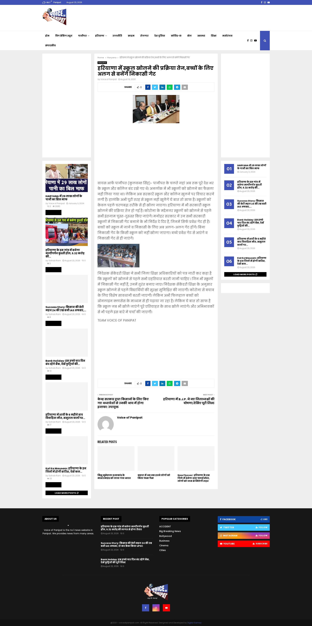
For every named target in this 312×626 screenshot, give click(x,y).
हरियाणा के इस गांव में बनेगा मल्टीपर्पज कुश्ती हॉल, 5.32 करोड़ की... (65, 253)
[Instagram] (252, 41)
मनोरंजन (227, 35)
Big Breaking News (170, 531)
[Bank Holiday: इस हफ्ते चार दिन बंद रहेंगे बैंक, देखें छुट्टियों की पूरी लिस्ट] (67, 343)
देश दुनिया (159, 35)
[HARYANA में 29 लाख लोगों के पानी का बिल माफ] (67, 178)
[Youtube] (256, 41)
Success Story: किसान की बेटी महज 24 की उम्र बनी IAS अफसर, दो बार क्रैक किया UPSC (126, 544)
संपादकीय (50, 45)
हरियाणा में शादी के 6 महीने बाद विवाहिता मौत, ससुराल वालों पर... (65, 416)
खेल (189, 35)
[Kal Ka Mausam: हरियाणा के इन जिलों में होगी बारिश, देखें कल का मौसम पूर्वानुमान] (67, 450)
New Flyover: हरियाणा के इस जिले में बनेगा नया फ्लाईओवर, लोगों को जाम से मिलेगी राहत (194, 478)
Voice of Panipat (109, 79)
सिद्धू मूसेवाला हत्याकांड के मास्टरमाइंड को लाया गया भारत (114, 477)
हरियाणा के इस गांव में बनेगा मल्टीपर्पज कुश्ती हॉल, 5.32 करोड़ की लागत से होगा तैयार (125, 528)
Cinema (163, 545)
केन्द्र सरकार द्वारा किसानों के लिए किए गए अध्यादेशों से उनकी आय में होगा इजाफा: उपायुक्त (123, 403)
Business (164, 540)
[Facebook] (248, 41)
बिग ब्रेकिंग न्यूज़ (63, 35)
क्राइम (131, 35)
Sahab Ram (55, 260)
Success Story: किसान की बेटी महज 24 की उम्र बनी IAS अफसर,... (66, 308)
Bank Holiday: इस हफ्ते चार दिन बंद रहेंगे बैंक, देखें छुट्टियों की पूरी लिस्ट (125, 561)
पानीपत (82, 35)
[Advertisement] (156, 154)
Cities (162, 550)
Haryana (102, 62)
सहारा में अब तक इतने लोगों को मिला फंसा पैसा (154, 477)
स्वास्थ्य (201, 35)
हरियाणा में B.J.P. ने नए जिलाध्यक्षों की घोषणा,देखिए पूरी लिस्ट (188, 401)
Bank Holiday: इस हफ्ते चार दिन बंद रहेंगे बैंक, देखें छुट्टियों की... (65, 362)
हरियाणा (99, 35)
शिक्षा (213, 35)
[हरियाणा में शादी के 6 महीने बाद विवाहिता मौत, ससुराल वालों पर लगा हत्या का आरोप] (67, 396)
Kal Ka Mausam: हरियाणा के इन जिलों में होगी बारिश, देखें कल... (66, 470)
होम (47, 35)
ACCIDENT (165, 526)
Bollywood (165, 536)
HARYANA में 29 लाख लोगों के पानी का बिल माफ (64, 197)
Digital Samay (194, 622)
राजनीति (117, 35)
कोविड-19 (176, 35)
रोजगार (144, 35)
